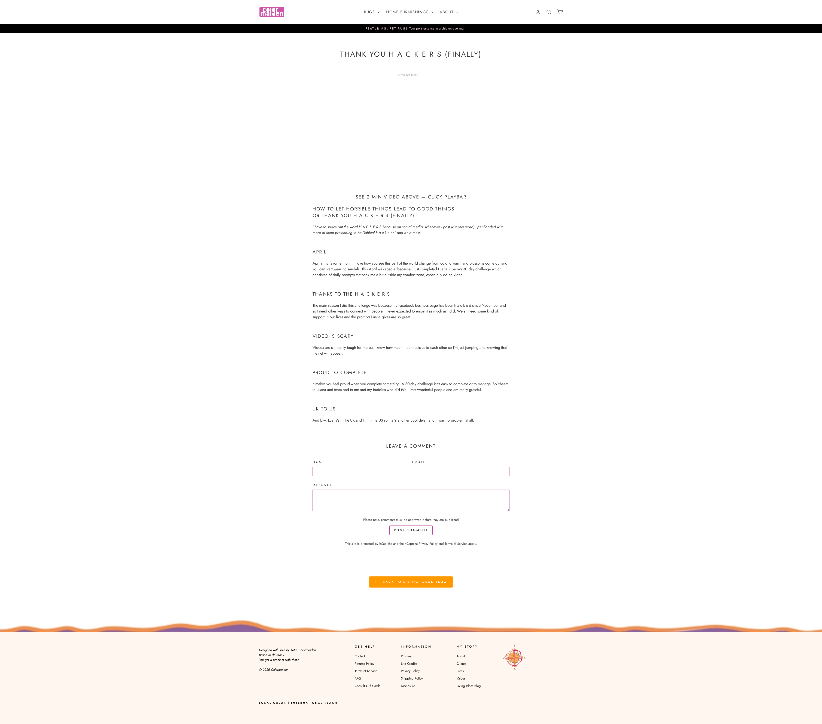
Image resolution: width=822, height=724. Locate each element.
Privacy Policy (428, 543)
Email (418, 462)
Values (461, 678)
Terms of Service (456, 543)
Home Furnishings (408, 12)
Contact (360, 656)
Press (460, 671)
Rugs (370, 12)
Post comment (411, 530)
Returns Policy (364, 663)
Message (323, 485)
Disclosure (408, 686)
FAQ (358, 678)
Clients (461, 663)
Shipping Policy (412, 678)
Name (319, 462)
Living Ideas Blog (469, 686)
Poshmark (407, 656)
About (447, 12)
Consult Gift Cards (367, 686)
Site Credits (409, 663)
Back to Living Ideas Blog (414, 582)
